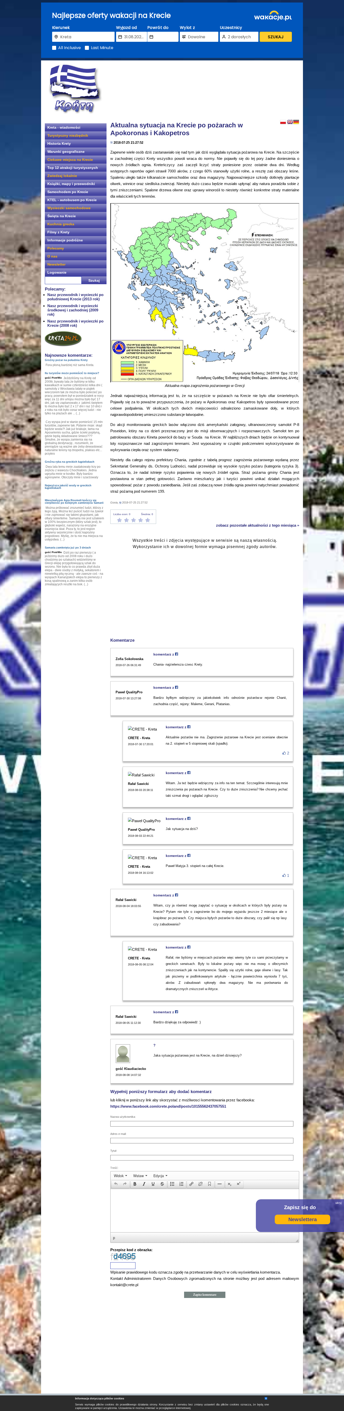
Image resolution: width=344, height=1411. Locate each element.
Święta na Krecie (61, 216)
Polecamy (55, 248)
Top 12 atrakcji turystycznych (72, 168)
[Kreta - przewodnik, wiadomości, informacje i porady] (75, 89)
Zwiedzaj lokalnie (62, 176)
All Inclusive (69, 48)
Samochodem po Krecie (67, 192)
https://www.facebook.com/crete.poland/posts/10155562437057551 (168, 1106)
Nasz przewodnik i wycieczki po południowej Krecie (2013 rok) (75, 297)
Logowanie (56, 272)
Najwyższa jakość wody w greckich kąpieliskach (68, 486)
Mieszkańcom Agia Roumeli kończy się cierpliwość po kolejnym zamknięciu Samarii (74, 501)
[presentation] (120, 1175)
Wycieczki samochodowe (69, 208)
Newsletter (56, 264)
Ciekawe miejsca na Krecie (70, 160)
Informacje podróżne (65, 240)
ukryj (338, 1202)
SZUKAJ (276, 37)
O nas (52, 256)
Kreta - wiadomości (63, 127)
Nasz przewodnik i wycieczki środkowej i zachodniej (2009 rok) (72, 310)
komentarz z (164, 654)
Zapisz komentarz (204, 1294)
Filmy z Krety (58, 232)
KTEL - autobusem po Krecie (72, 200)
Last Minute (102, 48)
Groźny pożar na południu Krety (66, 360)
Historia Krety (59, 143)
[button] (115, 1184)
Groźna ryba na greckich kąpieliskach (69, 461)
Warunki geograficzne (66, 152)
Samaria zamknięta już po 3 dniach (68, 547)
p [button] (114, 1237)
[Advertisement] (204, 89)
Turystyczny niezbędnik (67, 135)
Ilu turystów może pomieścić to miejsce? (72, 373)
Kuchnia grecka (60, 224)
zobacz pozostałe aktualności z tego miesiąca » (257, 525)
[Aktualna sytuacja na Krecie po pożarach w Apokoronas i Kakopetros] (204, 292)
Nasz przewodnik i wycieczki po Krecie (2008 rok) (75, 323)
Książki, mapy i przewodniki (71, 184)
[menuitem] (120, 1175)
